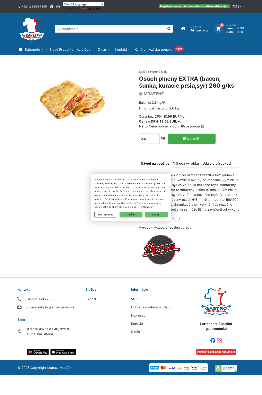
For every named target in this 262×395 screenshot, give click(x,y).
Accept (156, 214)
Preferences (105, 214)
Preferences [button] (145, 207)
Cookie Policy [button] (128, 203)
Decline (131, 214)
